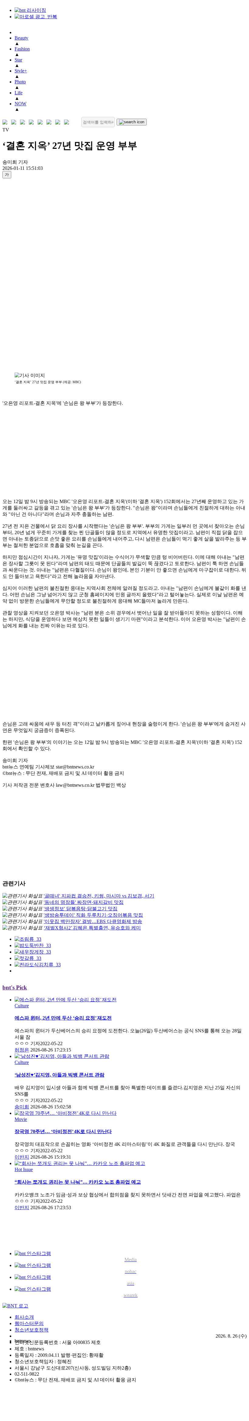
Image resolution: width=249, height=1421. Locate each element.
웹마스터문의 (29, 1323)
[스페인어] (50, 122)
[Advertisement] (26, 275)
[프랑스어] (41, 122)
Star (18, 59)
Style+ (21, 70)
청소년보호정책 (32, 1329)
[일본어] (24, 122)
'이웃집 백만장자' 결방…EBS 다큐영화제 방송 (93, 921)
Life (18, 92)
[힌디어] (59, 122)
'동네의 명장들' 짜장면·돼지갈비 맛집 (84, 902)
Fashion (22, 48)
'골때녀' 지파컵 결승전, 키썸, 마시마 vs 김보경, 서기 (99, 895)
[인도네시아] (68, 122)
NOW (20, 103)
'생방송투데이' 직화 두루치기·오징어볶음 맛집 (93, 915)
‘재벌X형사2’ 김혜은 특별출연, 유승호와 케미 (92, 927)
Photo (20, 81)
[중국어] (32, 122)
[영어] (15, 122)
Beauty (21, 37)
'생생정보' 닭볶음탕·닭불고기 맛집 (81, 908)
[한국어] (6, 122)
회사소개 (24, 1317)
